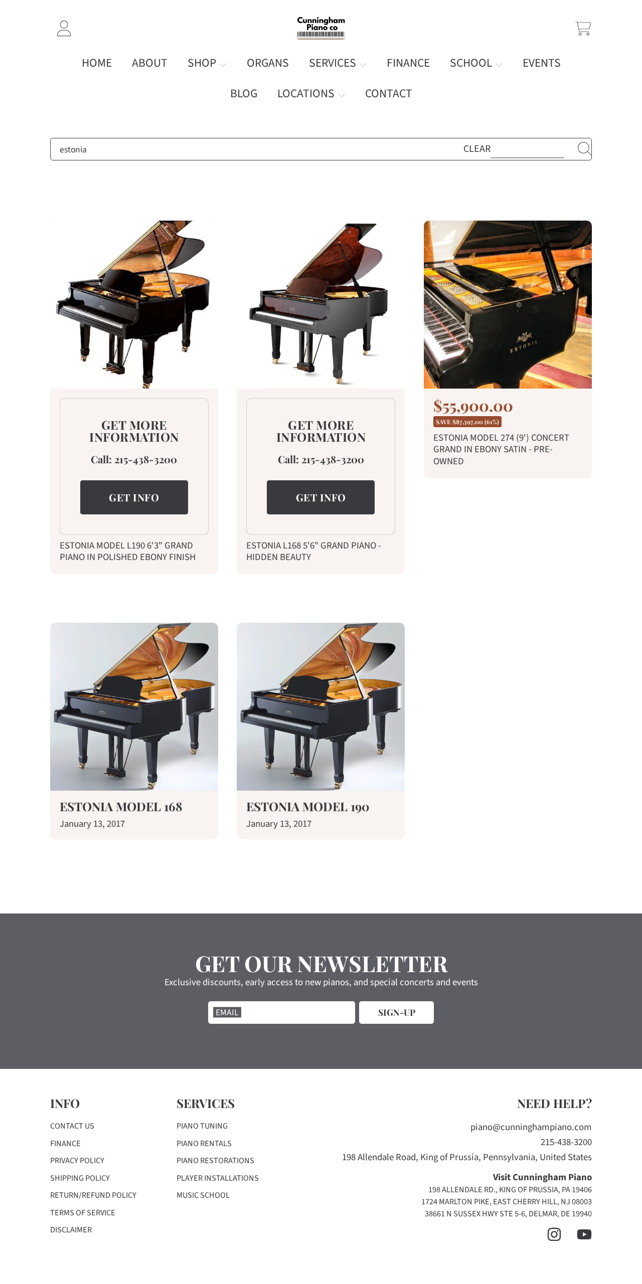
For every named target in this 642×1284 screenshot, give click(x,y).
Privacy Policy (77, 1161)
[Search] (585, 149)
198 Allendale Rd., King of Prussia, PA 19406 (510, 1190)
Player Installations (218, 1178)
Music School (203, 1195)
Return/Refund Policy (93, 1195)
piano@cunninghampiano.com (531, 1127)
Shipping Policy (80, 1178)
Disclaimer (71, 1230)
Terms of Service (82, 1213)
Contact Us (72, 1126)
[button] (583, 28)
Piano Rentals (204, 1144)
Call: (102, 459)
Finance (65, 1144)
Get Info (134, 497)
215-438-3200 (145, 459)
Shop (203, 63)
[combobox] (321, 149)
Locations (307, 93)
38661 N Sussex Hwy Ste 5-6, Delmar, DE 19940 (508, 1214)
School (472, 63)
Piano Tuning (202, 1126)
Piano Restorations (215, 1161)
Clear (477, 149)
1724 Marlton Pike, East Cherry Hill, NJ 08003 (506, 1202)
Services (334, 63)
